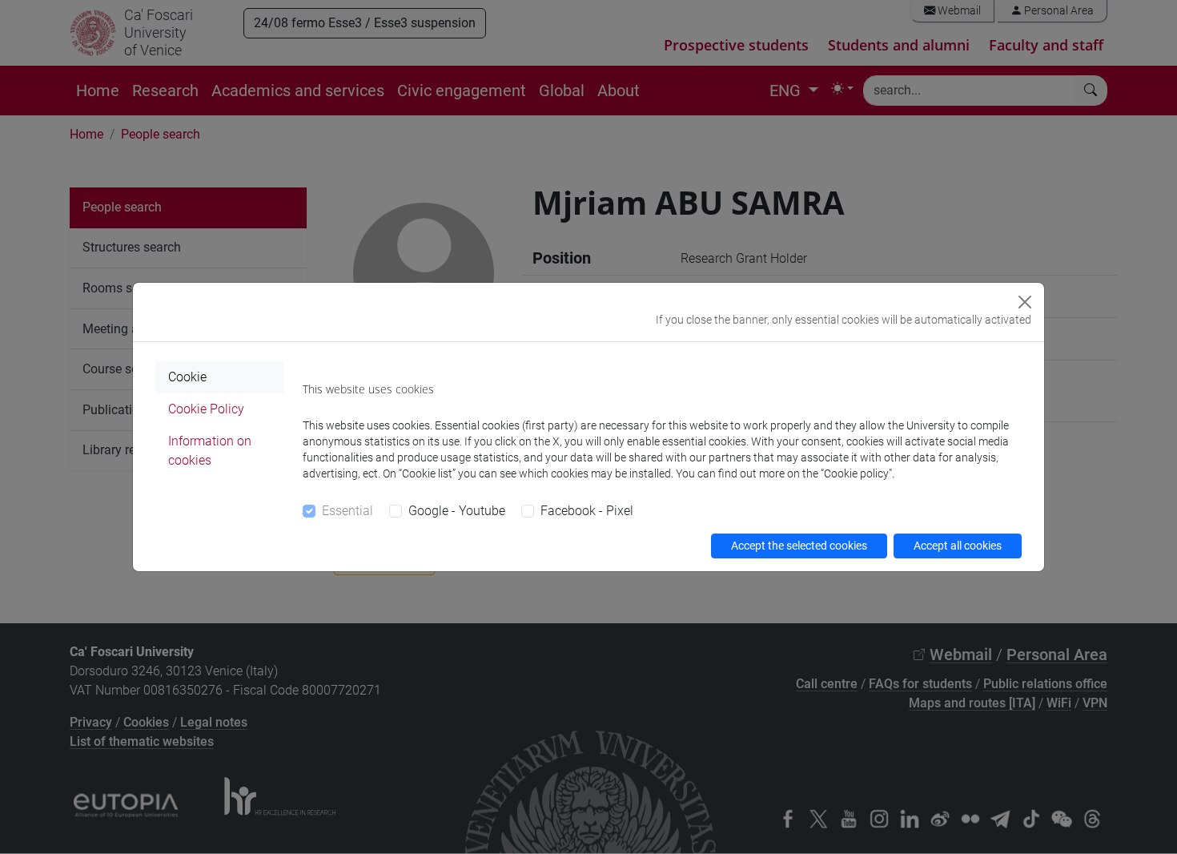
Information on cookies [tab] (209, 450)
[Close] (1025, 302)
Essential (347, 510)
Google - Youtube (456, 510)
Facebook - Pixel (586, 510)
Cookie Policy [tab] (206, 409)
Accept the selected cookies (799, 545)
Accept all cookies (958, 545)
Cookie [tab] (187, 377)
